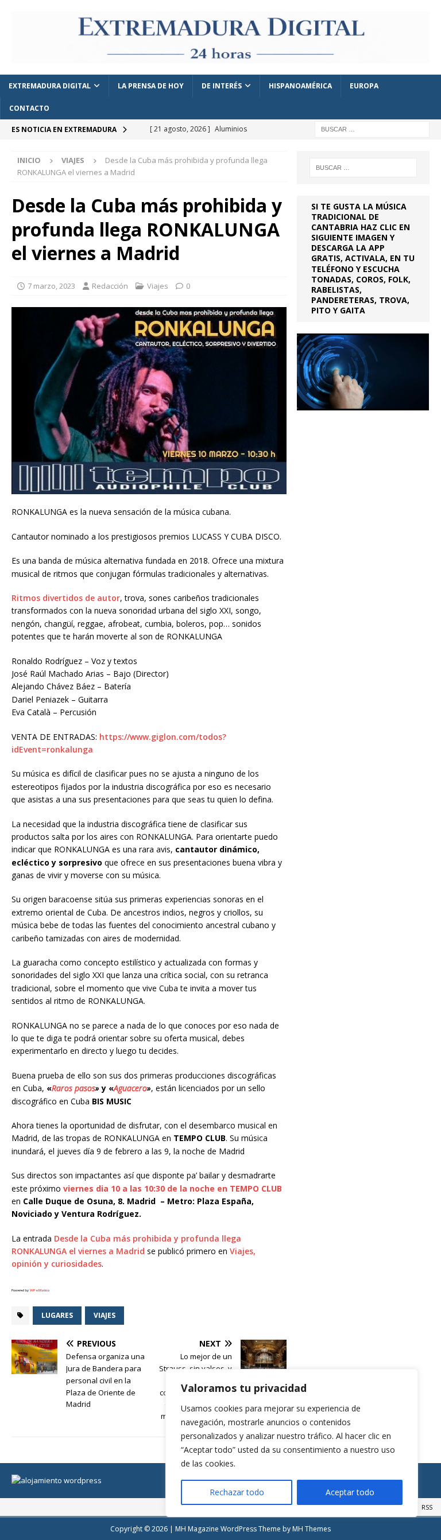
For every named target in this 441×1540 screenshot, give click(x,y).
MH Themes (311, 1529)
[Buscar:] (372, 128)
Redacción (110, 286)
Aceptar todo (350, 1492)
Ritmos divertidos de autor (65, 597)
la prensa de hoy (151, 86)
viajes (104, 1315)
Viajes (157, 286)
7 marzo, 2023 (51, 286)
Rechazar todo (237, 1492)
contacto (29, 108)
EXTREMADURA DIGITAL (50, 86)
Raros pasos (73, 1088)
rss (426, 1507)
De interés (222, 86)
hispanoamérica (300, 86)
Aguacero (130, 1088)
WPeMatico (39, 1290)
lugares (57, 1315)
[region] (291, 1443)
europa (364, 86)
